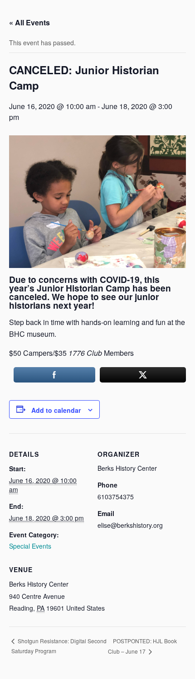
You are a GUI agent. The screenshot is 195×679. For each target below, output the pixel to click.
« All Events (29, 22)
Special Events (30, 545)
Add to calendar (56, 410)
